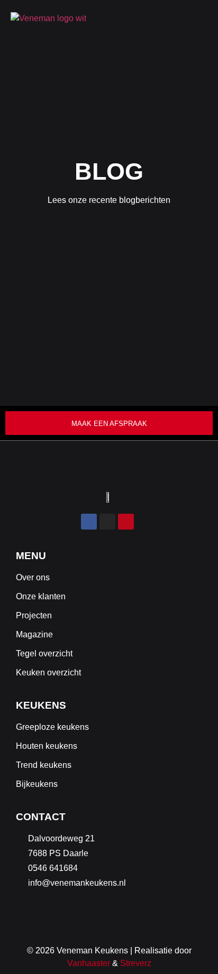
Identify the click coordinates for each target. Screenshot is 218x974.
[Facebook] (89, 522)
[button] (202, 18)
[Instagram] (107, 522)
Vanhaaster (88, 963)
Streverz (135, 963)
